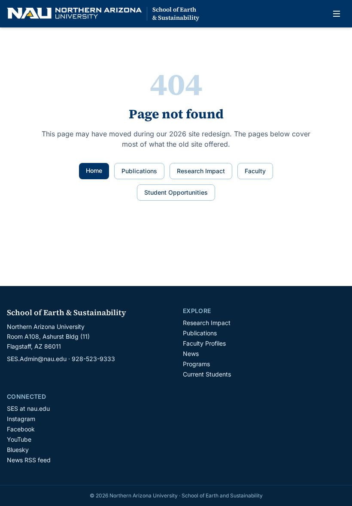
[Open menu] (336, 13)
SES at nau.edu (28, 408)
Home (94, 170)
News (191, 353)
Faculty (255, 171)
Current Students (207, 374)
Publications (139, 171)
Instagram (21, 418)
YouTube (19, 439)
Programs (196, 363)
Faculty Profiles (204, 343)
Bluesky (18, 449)
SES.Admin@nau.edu (37, 358)
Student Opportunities (176, 192)
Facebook (21, 429)
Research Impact (201, 171)
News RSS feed (29, 460)
